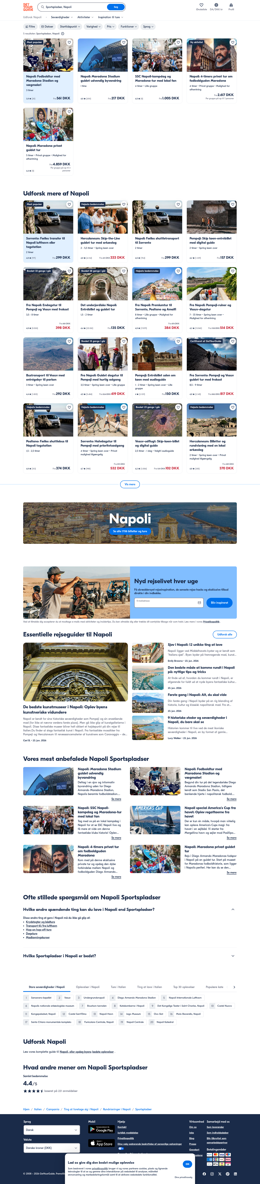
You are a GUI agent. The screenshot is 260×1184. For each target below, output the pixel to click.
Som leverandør (215, 1127)
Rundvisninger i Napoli (117, 1109)
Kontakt (122, 1127)
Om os (193, 1127)
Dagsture (31, 933)
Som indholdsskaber (218, 1132)
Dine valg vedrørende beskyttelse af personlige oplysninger (150, 1144)
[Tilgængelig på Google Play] (101, 1129)
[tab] (46, 987)
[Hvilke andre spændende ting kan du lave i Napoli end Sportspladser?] (233, 909)
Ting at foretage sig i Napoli (81, 1109)
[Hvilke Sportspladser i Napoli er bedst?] (233, 956)
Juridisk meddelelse (128, 1132)
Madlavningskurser (38, 937)
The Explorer (196, 1155)
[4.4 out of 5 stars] (33, 1091)
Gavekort (194, 1149)
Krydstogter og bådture (40, 922)
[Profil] (231, 5)
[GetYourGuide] (28, 7)
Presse (192, 1144)
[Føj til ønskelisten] (69, 42)
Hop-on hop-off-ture (38, 929)
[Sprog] (216, 5)
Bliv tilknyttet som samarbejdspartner (217, 1140)
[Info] (62, 34)
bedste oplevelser (103, 1051)
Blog (191, 1138)
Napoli (64, 1051)
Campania (52, 1109)
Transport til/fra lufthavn (41, 925)
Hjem (26, 1109)
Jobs (191, 1132)
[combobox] (72, 7)
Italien (38, 1109)
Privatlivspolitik (211, 621)
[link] (48, 70)
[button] (48, 70)
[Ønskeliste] (201, 5)
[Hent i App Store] (101, 1144)
